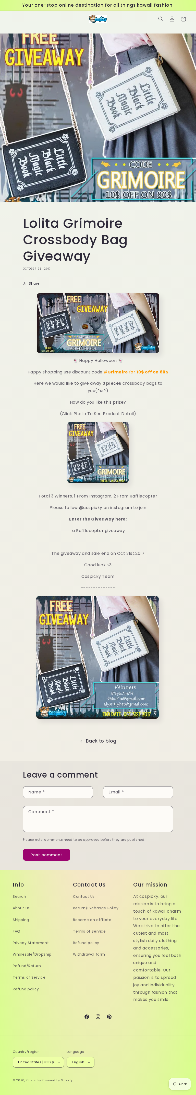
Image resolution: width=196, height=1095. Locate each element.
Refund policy (26, 989)
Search (19, 896)
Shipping (21, 919)
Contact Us (84, 896)
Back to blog (101, 741)
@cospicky (90, 508)
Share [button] (34, 283)
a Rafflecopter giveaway (98, 531)
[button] (10, 19)
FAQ (16, 931)
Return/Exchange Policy (95, 908)
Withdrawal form (89, 954)
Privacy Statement (31, 942)
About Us (21, 908)
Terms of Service (29, 977)
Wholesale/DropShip (32, 954)
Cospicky (33, 1080)
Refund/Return (27, 965)
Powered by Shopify (57, 1080)
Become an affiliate (92, 919)
